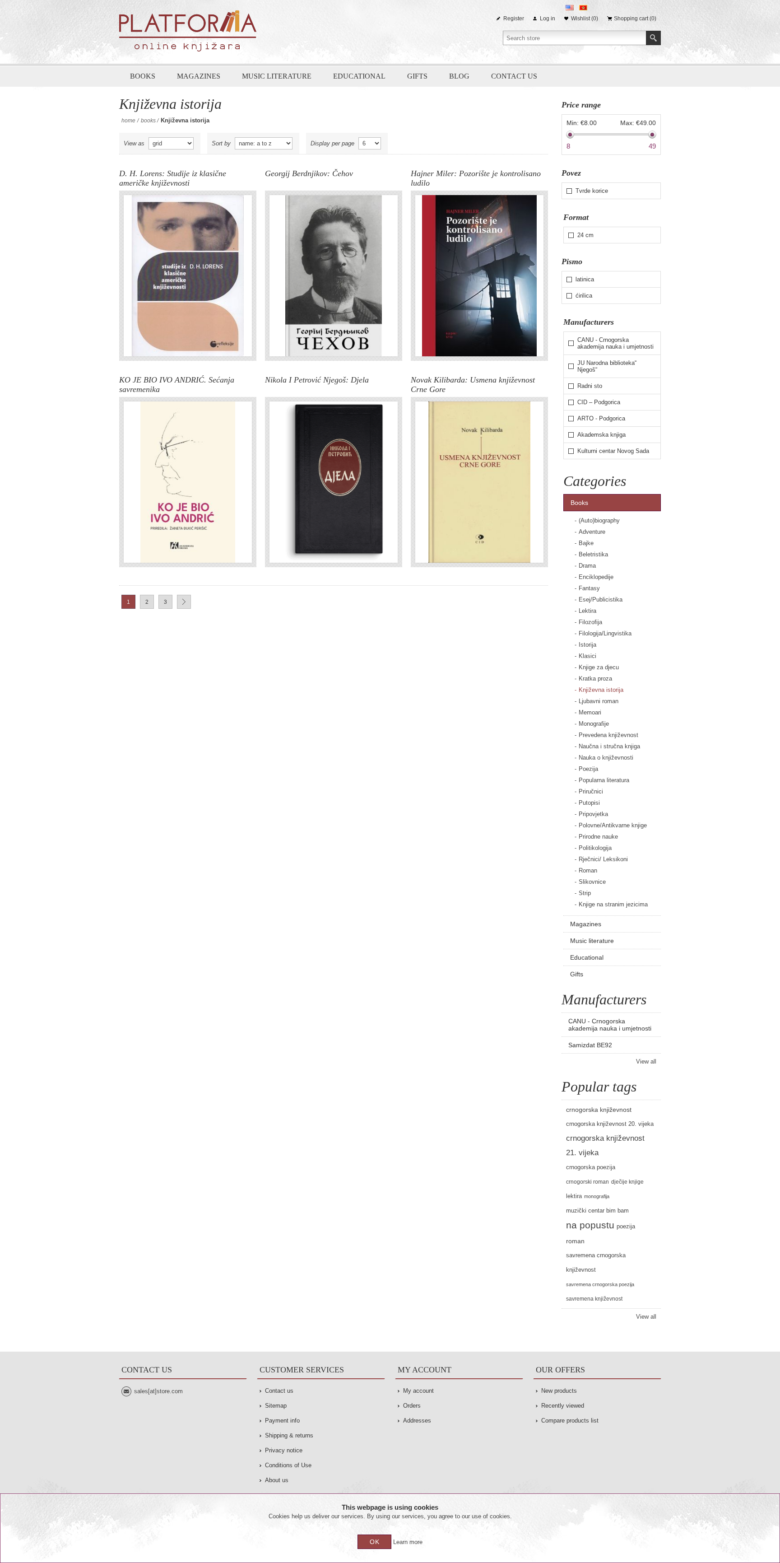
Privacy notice (283, 1450)
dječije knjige (627, 1182)
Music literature (276, 76)
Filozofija (590, 622)
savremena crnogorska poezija (600, 1284)
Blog (459, 76)
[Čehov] (333, 275)
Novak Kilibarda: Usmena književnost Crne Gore (473, 384)
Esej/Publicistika (600, 599)
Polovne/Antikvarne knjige (613, 825)
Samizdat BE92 (590, 1045)
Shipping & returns (289, 1435)
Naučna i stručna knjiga (609, 746)
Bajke (586, 543)
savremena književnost (594, 1299)
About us (276, 1480)
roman (575, 1241)
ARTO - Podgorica (601, 418)
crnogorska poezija (590, 1167)
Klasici (587, 656)
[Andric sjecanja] (188, 482)
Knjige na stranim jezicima (613, 904)
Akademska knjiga (601, 434)
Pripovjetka (593, 814)
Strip (585, 893)
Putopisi (589, 802)
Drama (587, 565)
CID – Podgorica (598, 402)
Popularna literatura (604, 780)
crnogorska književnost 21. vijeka (605, 1145)
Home (128, 120)
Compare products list (570, 1420)
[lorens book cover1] (188, 275)
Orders (412, 1405)
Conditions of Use (288, 1465)
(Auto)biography (599, 520)
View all (646, 1061)
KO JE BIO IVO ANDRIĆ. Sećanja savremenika (176, 384)
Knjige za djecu (599, 667)
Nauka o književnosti (606, 757)
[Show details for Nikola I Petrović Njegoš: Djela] (333, 482)
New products (559, 1390)
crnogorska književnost (598, 1109)
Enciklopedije (596, 577)
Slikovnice (592, 881)
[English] (569, 7)
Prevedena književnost (608, 735)
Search (653, 38)
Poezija (588, 768)
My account (418, 1390)
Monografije (594, 723)
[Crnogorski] (583, 7)
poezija (626, 1226)
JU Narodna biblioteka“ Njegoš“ (606, 366)
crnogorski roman (587, 1182)
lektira (574, 1196)
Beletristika (593, 554)
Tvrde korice (592, 190)
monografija (596, 1196)
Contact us (514, 76)
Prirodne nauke (598, 836)
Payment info (282, 1420)
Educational (359, 76)
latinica (585, 279)
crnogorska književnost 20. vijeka (610, 1124)
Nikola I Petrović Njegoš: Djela (317, 379)
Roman (588, 870)
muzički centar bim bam (597, 1211)
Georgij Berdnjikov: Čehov (309, 173)
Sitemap (276, 1405)
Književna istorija (601, 689)
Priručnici (591, 791)
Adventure (592, 531)
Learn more (407, 1542)
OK (375, 1541)
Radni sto (589, 386)
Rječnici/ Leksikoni (603, 859)
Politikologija (595, 847)
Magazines (198, 76)
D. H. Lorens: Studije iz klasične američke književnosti (172, 178)
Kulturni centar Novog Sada (613, 451)
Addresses (417, 1420)
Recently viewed (562, 1405)
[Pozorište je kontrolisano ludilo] (479, 275)
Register (513, 18)
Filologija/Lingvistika (605, 633)
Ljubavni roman (598, 701)
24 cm (585, 235)
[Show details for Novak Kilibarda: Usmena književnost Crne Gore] (479, 482)
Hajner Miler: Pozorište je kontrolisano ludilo (476, 178)
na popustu (590, 1225)
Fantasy (589, 588)
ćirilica (584, 295)
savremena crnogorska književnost (596, 1262)
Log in (547, 18)
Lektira (587, 610)
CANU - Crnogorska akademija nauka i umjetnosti (615, 343)
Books (142, 76)
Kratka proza (595, 678)
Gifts (417, 76)
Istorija (587, 644)
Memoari (590, 712)
